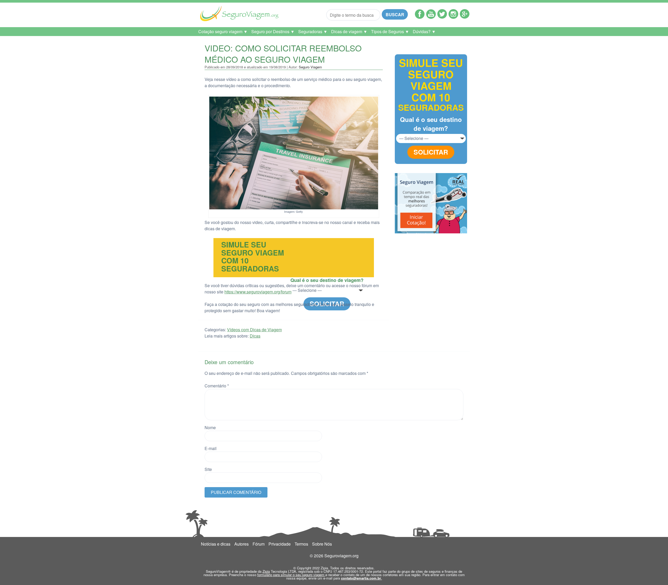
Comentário (217, 386)
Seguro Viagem (310, 66)
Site (208, 469)
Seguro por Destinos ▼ (273, 31)
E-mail (211, 448)
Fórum (259, 544)
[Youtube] (431, 17)
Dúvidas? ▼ (424, 31)
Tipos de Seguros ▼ (390, 31)
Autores (241, 544)
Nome (210, 427)
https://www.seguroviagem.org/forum (257, 292)
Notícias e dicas (215, 544)
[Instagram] (453, 17)
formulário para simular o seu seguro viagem (291, 574)
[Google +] (465, 17)
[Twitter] (442, 17)
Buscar (395, 14)
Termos (301, 544)
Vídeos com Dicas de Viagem (254, 330)
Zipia (266, 571)
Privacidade (280, 544)
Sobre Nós (322, 544)
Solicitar (431, 152)
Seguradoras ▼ (312, 31)
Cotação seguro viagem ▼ (223, 31)
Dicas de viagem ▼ (349, 31)
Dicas (255, 336)
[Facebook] (420, 17)
